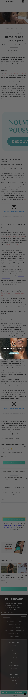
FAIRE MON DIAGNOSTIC (14, 353)
